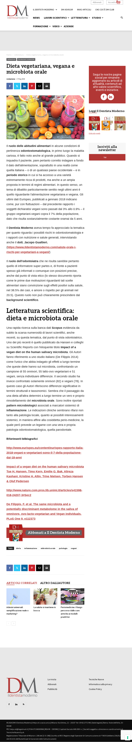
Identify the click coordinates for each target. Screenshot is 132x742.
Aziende (69, 26)
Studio (96, 17)
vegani (74, 548)
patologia (63, 548)
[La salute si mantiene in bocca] (45, 596)
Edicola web (94, 133)
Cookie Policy (95, 689)
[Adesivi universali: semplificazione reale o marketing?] (18, 596)
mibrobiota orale (48, 548)
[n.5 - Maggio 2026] (120, 124)
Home (8, 55)
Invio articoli (84, 9)
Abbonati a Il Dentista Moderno (54, 533)
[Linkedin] (111, 97)
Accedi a (112, 2)
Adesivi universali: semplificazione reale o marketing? (17, 610)
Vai (105, 157)
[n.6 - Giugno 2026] (107, 124)
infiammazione (30, 548)
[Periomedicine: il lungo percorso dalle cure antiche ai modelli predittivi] (72, 596)
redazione (10, 79)
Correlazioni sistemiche (26, 59)
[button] (122, 17)
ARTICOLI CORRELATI (21, 583)
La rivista (52, 679)
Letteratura (79, 17)
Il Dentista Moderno (43, 9)
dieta (18, 548)
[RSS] (23, 704)
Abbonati (97, 2)
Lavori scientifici (55, 17)
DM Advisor (67, 9)
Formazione (40, 26)
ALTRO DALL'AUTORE (55, 583)
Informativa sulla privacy (100, 684)
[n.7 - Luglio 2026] (16, 532)
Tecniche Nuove (96, 679)
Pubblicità (52, 689)
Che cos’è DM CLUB (104, 9)
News (36, 17)
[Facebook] (104, 97)
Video (56, 26)
